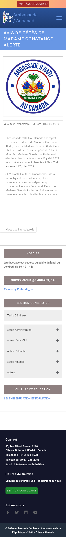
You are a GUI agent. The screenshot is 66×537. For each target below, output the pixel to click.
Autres (11, 372)
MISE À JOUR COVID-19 (33, 4)
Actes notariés (16, 361)
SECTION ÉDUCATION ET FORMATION (27, 398)
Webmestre (23, 123)
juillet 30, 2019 (50, 123)
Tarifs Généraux (16, 315)
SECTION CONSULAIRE (22, 490)
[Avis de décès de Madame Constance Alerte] (33, 87)
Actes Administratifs (19, 329)
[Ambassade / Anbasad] (8, 18)
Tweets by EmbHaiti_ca (18, 289)
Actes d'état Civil (17, 340)
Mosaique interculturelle (18, 229)
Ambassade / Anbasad (25, 17)
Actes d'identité (16, 351)
